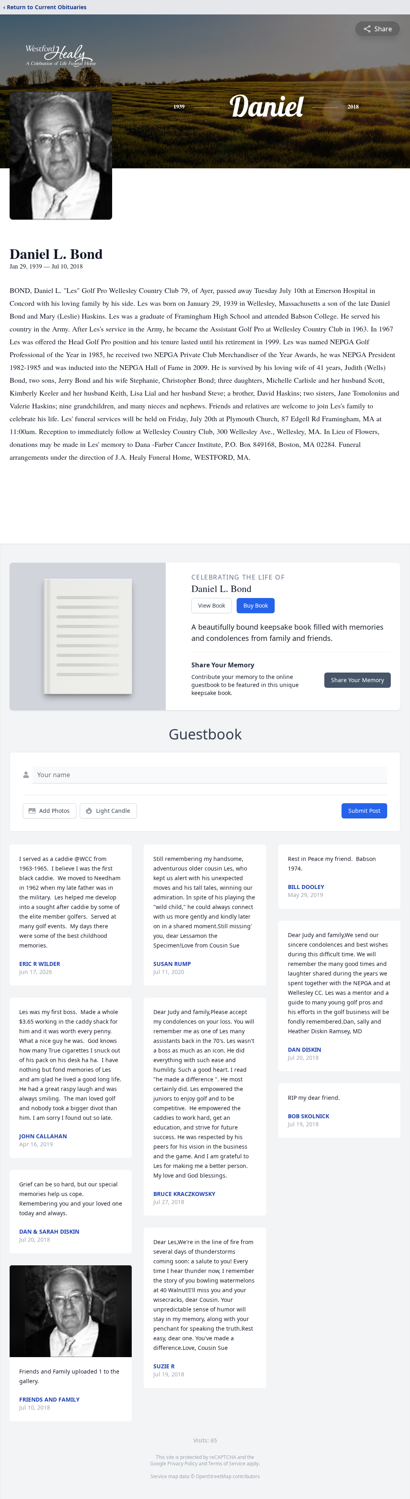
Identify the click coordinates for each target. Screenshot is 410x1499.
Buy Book (255, 605)
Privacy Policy (182, 1463)
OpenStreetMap (213, 1476)
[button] (71, 1311)
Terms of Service (226, 1463)
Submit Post (364, 810)
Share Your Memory (357, 680)
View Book (211, 605)
